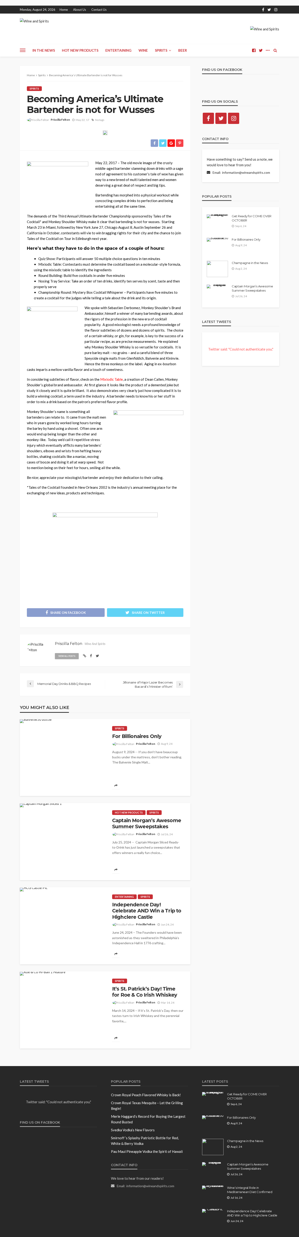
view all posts (66, 656)
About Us (79, 9)
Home (64, 9)
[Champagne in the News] (217, 269)
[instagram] (276, 10)
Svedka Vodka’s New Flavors (133, 1130)
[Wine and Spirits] (34, 22)
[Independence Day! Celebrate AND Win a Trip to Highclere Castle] (33, 889)
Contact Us (99, 9)
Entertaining (118, 50)
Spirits (161, 50)
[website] (84, 656)
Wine (143, 50)
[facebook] (263, 10)
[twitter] (269, 10)
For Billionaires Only (136, 736)
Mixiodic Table (111, 379)
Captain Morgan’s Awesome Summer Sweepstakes (146, 823)
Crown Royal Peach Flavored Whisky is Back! (146, 1095)
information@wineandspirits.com (246, 172)
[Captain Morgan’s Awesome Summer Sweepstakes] (41, 805)
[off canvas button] (22, 50)
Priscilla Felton (60, 119)
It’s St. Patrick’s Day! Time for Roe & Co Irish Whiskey (144, 992)
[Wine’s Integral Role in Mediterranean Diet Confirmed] (213, 1187)
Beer (182, 50)
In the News (43, 50)
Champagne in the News (250, 263)
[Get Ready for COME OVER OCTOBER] (217, 216)
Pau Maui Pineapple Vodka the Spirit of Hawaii (147, 1151)
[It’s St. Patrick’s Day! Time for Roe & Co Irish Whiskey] (42, 974)
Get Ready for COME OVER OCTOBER (251, 218)
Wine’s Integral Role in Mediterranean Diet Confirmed (249, 1190)
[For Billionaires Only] (36, 721)
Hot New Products (80, 50)
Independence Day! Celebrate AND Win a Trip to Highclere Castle (146, 911)
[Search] (275, 50)
